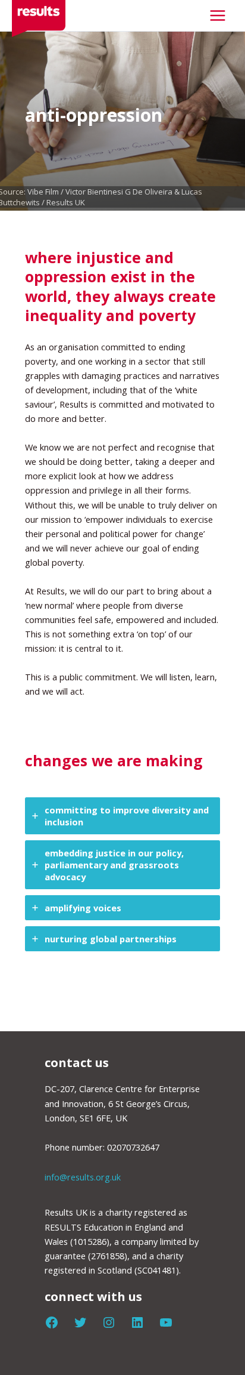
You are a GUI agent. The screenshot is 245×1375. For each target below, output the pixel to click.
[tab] (122, 815)
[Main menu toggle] (217, 15)
